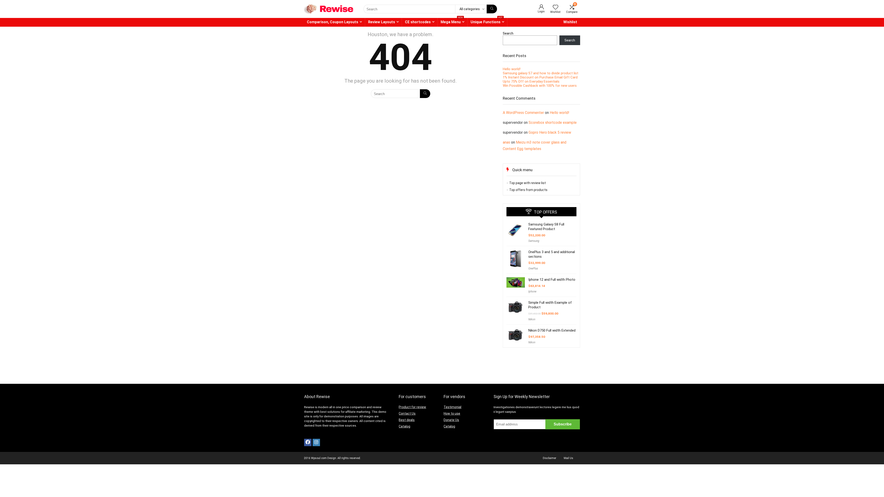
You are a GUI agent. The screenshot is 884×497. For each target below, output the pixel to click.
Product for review (412, 407)
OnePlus (533, 268)
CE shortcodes (418, 22)
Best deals (407, 420)
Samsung (533, 241)
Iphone (532, 291)
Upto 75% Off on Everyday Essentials (531, 81)
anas (506, 142)
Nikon (531, 319)
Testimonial (452, 407)
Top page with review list (527, 183)
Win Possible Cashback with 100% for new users (540, 86)
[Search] (492, 9)
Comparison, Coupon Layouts (332, 22)
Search (508, 33)
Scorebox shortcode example (553, 122)
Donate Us (451, 420)
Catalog (404, 426)
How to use (452, 413)
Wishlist (570, 22)
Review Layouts (381, 22)
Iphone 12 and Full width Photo (551, 279)
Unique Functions (487, 21)
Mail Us (568, 458)
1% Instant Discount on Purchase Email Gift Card (540, 77)
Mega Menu (452, 21)
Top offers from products (528, 190)
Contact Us (407, 413)
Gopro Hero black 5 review (550, 132)
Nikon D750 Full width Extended (552, 330)
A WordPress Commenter (523, 112)
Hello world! (512, 69)
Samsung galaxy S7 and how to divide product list (540, 73)
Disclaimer (549, 458)
